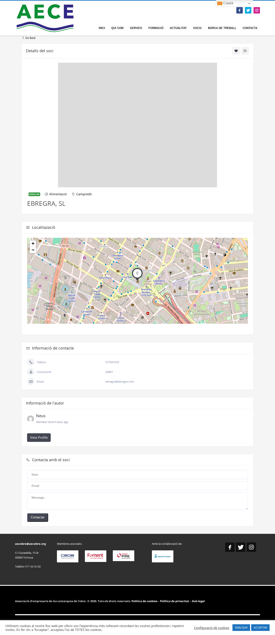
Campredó (84, 194)
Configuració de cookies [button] (211, 628)
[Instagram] (257, 10)
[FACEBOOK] (239, 10)
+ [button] (33, 243)
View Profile (39, 437)
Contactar (37, 517)
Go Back (30, 38)
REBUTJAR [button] (241, 627)
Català (227, 3)
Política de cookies (144, 601)
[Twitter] (248, 10)
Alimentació (58, 194)
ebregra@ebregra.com (119, 381)
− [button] (33, 250)
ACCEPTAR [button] (260, 627)
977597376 (112, 362)
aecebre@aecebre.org (30, 544)
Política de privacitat (174, 601)
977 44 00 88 (33, 566)
